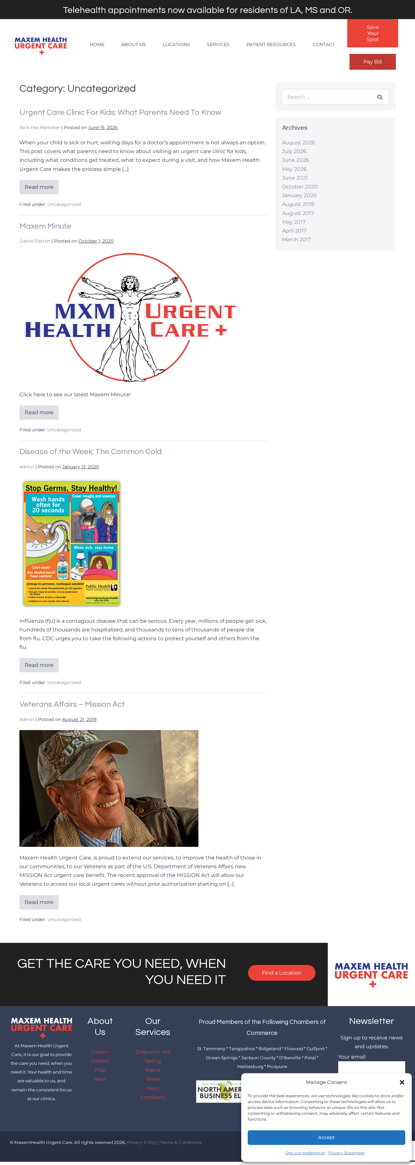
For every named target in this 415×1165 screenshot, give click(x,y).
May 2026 (294, 169)
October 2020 (300, 187)
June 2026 (295, 160)
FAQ (100, 1070)
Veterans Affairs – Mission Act (72, 704)
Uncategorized (64, 204)
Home (97, 44)
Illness (153, 1079)
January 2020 (299, 195)
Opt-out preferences (305, 1152)
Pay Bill (372, 62)
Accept (326, 1137)
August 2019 (298, 204)
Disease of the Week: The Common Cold (90, 452)
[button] (402, 1082)
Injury (152, 1088)
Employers (153, 1097)
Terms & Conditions (181, 1142)
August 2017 (298, 213)
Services (218, 44)
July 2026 (294, 151)
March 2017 (296, 239)
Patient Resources (271, 44)
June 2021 (295, 178)
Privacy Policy (142, 1142)
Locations (176, 44)
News (100, 1079)
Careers (100, 1052)
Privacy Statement (346, 1152)
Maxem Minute (45, 226)
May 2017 (293, 222)
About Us (133, 44)
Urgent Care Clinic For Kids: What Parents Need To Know (120, 112)
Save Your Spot (373, 33)
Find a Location (282, 973)
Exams (152, 1070)
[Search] (380, 97)
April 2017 (294, 231)
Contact (324, 44)
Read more (42, 189)
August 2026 (298, 142)
